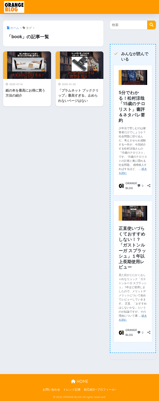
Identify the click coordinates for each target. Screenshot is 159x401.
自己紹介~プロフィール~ (100, 389)
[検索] (151, 25)
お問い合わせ (51, 389)
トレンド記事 (72, 389)
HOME (81, 381)
